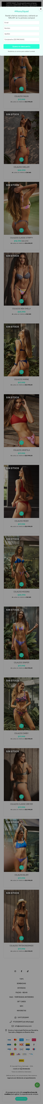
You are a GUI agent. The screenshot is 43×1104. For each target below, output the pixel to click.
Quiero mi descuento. (21, 46)
